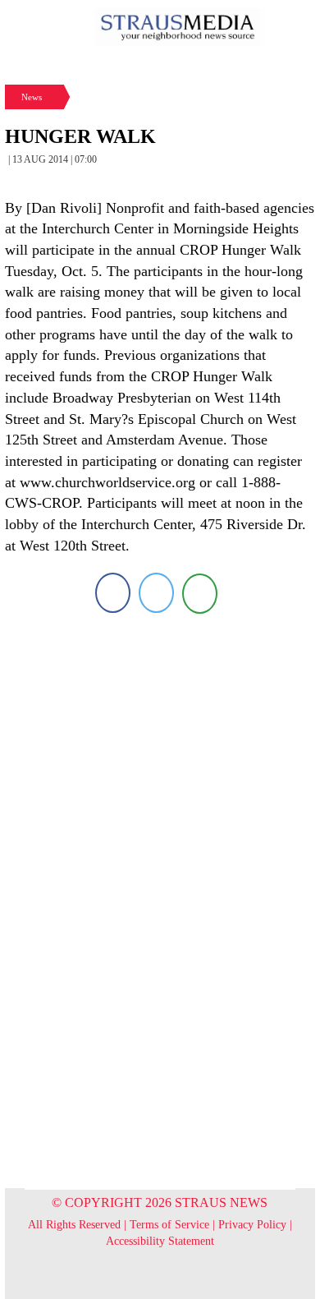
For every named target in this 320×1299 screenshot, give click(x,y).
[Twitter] (156, 593)
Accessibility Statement (160, 1241)
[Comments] (199, 593)
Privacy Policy (252, 1224)
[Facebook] (112, 593)
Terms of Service (169, 1224)
